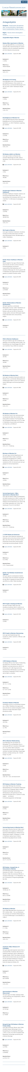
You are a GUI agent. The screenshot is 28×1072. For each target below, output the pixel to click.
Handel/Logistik (12, 25)
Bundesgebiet (19, 32)
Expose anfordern (8, 53)
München (9, 32)
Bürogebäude (20, 25)
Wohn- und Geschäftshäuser (9, 27)
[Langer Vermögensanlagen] (14, 7)
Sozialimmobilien (10, 29)
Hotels (4, 29)
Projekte (17, 29)
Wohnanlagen (20, 27)
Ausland (5, 34)
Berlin (13, 32)
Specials (22, 29)
